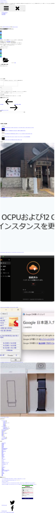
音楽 (2, 432)
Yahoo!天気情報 (8, 41)
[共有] (27, 38)
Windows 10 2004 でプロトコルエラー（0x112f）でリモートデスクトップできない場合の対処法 (17, 136)
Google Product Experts (4, 448)
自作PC (3, 472)
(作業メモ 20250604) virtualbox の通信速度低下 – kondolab (29, 484)
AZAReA (3, 444)
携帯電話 (3, 469)
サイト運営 (3, 426)
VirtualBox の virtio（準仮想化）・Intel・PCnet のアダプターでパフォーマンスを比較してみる (12, 484)
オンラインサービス (4, 429)
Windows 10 (3, 456)
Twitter (2, 455)
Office (4, 424)
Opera (2, 452)
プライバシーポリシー (5, 12)
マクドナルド (3, 464)
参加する (32, 497)
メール (1, 88)
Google (3, 447)
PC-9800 (4, 425)
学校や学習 (3, 430)
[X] (27, 31)
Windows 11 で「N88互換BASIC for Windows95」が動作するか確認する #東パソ (15, 130)
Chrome (3, 445)
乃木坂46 (3, 467)
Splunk (2, 454)
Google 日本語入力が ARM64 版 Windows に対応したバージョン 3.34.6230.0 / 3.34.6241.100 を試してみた (18, 133)
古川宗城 (6, 481)
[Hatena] (27, 36)
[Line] (27, 37)
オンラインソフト (5, 422)
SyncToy (4, 423)
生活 (2, 431)
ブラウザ (4, 421)
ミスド (3, 466)
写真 (2, 435)
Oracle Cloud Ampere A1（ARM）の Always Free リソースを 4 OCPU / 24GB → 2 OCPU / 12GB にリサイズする (19, 127)
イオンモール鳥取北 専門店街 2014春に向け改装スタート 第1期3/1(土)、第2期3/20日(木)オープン (12, 478)
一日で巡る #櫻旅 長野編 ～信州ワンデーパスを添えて (6, 197)
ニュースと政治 (4, 438)
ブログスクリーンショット (5, 462)
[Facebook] (27, 32)
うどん (3, 457)
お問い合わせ (3, 14)
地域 (15, 62)
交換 (2, 468)
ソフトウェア (3, 420)
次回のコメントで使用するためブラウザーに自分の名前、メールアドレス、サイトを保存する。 (14, 91)
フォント (3, 461)
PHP (2, 453)
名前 (0, 87)
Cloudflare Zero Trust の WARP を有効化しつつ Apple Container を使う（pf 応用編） (9, 307)
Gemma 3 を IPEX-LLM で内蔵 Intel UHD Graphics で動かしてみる (13, 139)
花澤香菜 (3, 473)
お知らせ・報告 (4, 433)
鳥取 (2, 475)
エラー (3, 460)
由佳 (24, 478)
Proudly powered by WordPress (10, 512)
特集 (2, 434)
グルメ (3, 436)
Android (3, 443)
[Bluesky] (27, 33)
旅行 (2, 439)
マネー (3, 465)
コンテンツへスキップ (3, 0)
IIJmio (2, 450)
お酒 (2, 458)
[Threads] (27, 34)
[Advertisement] (27, 21)
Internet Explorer (4, 451)
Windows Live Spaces (6, 428)
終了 (2, 471)
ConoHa (3, 446)
